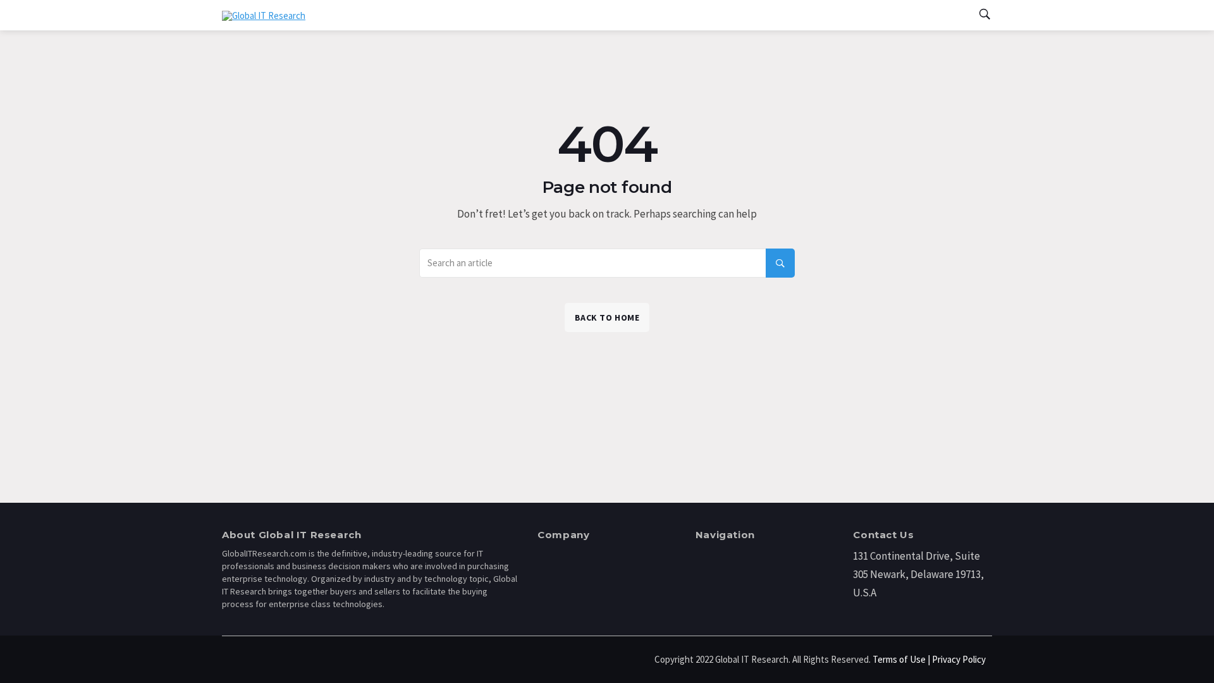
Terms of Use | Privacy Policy (929, 659)
